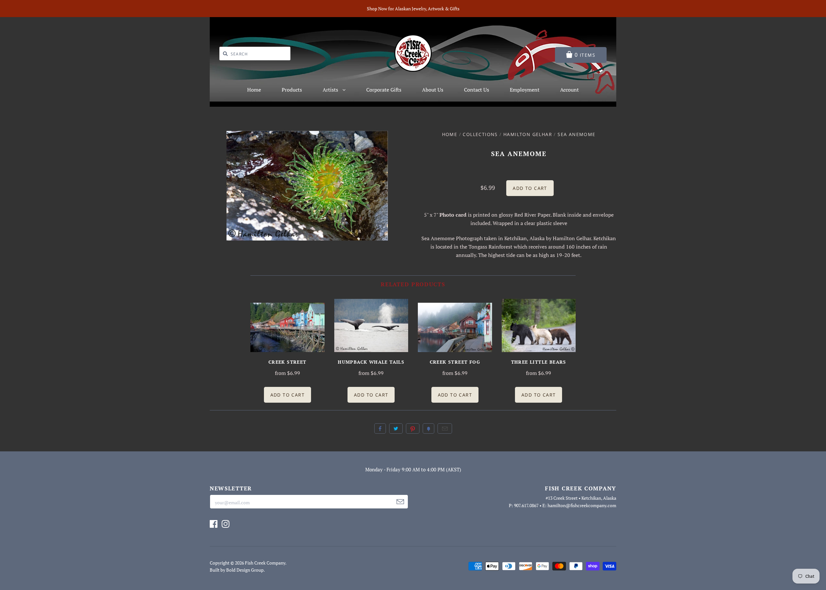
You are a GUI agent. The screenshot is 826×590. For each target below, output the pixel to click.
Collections (480, 134)
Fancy (428, 428)
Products (292, 89)
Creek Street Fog (455, 362)
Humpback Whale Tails (371, 362)
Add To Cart (287, 395)
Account (569, 89)
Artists (331, 89)
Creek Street (287, 362)
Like (380, 428)
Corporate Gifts (383, 89)
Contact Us (476, 89)
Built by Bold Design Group (237, 570)
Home (254, 89)
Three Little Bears (538, 362)
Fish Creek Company (265, 563)
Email (445, 428)
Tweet (396, 428)
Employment (524, 89)
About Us (432, 89)
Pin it (412, 428)
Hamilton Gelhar (527, 134)
